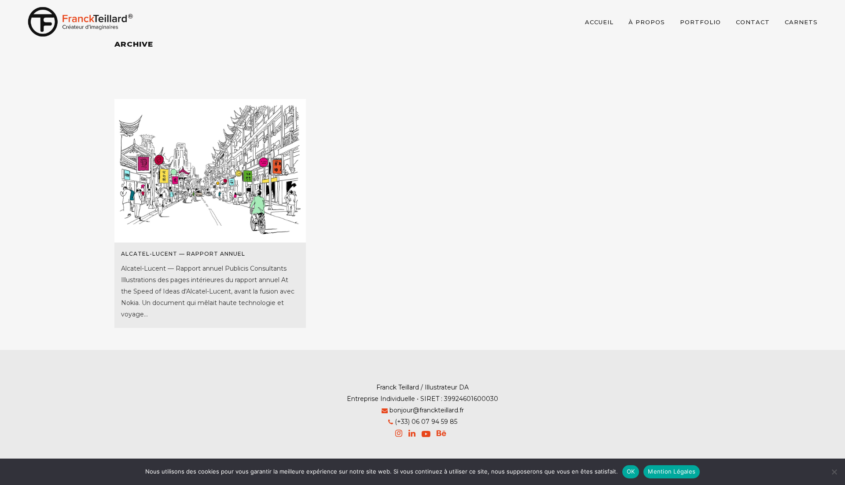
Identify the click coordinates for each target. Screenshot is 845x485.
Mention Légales (671, 471)
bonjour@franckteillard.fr (426, 410)
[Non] (834, 471)
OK (631, 471)
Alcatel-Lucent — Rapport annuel (183, 253)
